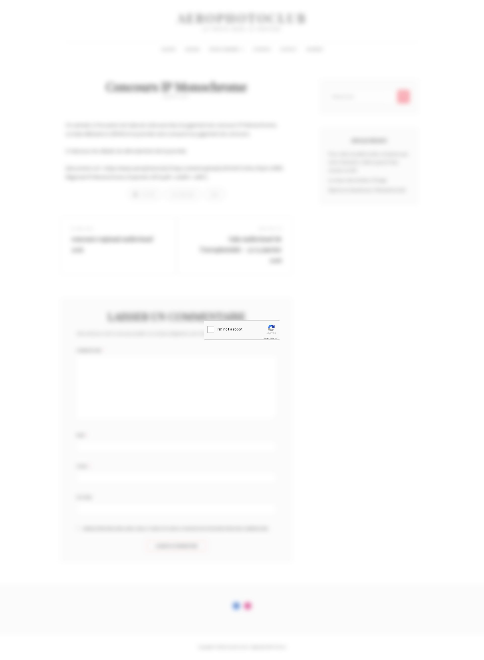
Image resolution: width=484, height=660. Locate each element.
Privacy (266, 338)
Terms (274, 338)
